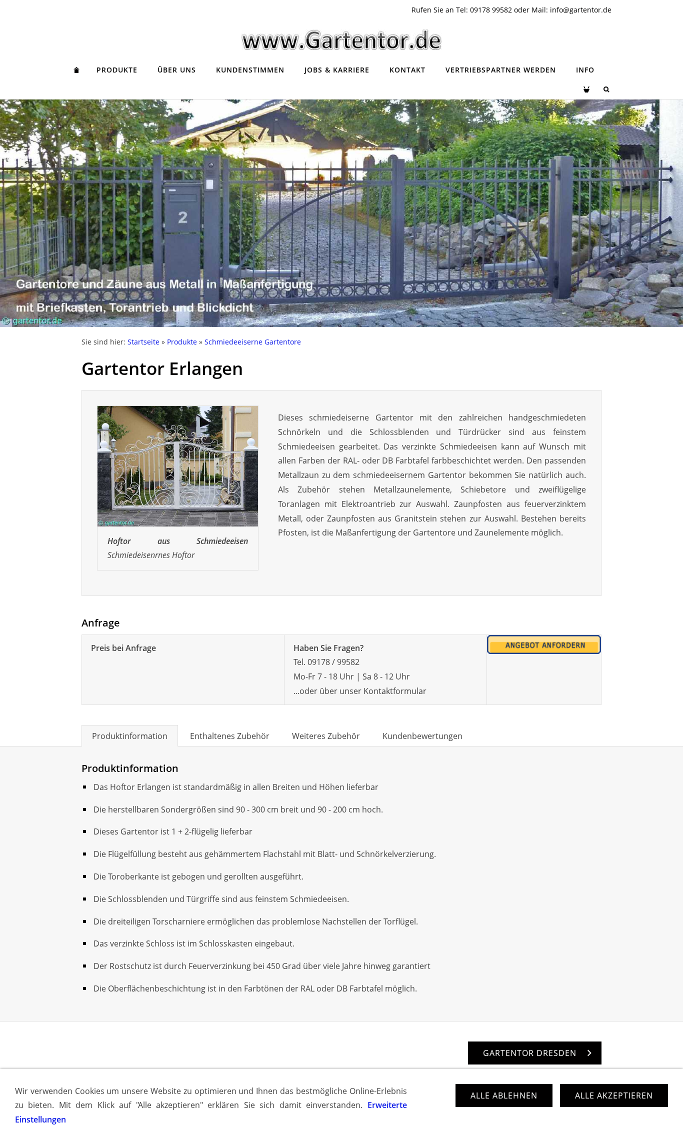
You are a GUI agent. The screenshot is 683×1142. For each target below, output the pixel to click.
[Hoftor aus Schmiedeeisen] (178, 466)
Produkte (117, 69)
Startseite (144, 341)
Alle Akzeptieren (614, 1095)
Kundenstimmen (250, 69)
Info (585, 69)
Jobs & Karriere (337, 69)
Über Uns (177, 69)
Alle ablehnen (504, 1095)
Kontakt (408, 69)
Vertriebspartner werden (501, 69)
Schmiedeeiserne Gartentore (252, 341)
